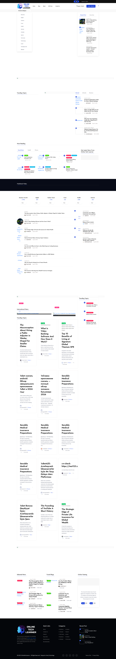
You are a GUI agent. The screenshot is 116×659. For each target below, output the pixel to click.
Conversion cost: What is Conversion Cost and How (89, 213)
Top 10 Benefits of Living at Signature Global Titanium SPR (90, 30)
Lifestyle (22, 32)
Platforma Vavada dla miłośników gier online (88, 230)
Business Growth (23, 197)
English (82, 6)
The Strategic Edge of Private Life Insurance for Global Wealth (38, 229)
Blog (39, 6)
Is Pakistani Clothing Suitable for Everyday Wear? (80, 210)
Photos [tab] (36, 150)
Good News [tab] (21, 150)
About (44, 6)
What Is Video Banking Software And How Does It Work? (91, 21)
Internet (22, 29)
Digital (22, 17)
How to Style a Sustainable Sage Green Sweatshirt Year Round (64, 310)
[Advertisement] (58, 65)
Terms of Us (88, 655)
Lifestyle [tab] (84, 93)
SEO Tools (50, 6)
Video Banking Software (45, 325)
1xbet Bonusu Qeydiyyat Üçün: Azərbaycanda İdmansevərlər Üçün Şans (26, 512)
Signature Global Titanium (67, 325)
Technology (23, 40)
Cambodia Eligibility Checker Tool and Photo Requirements (65, 607)
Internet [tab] (77, 93)
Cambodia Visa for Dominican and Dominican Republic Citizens (63, 596)
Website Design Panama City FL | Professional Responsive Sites (91, 130)
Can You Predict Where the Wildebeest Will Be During (64, 582)
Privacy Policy (96, 655)
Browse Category (22, 10)
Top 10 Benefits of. (89, 642)
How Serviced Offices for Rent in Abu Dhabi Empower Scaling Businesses (41, 246)
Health (22, 26)
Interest (45, 634)
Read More (79, 229)
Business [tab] (91, 93)
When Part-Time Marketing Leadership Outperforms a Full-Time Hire (90, 120)
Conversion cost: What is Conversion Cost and (91, 305)
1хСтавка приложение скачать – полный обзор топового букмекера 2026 (91, 49)
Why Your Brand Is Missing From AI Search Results (35, 262)
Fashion (22, 20)
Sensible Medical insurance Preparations (67, 379)
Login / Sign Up (91, 6)
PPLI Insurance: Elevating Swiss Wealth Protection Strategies (38, 270)
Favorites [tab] (92, 15)
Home (34, 6)
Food (22, 23)
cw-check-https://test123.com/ (72, 465)
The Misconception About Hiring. (90, 631)
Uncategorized (24, 46)
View (23, 202)
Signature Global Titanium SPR (68, 326)
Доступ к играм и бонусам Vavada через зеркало (89, 239)
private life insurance (66, 505)
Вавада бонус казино (88, 222)
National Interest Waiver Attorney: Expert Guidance (36, 238)
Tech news (23, 37)
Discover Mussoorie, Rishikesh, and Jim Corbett (72, 169)
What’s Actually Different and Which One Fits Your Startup (91, 110)
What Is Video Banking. (90, 637)
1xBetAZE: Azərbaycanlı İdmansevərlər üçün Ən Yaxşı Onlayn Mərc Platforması (47, 470)
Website (22, 49)
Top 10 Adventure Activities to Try (28, 157)
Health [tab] (29, 150)
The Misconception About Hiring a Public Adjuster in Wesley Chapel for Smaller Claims (44, 213)
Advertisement (46, 639)
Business (23, 14)
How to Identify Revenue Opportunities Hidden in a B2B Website (39, 254)
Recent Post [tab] (83, 15)
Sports (22, 35)
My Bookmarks (46, 641)
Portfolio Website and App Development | (51, 169)
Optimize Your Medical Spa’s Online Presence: (29, 171)
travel (22, 43)
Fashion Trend (51, 197)
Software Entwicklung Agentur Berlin (71, 160)
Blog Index (45, 636)
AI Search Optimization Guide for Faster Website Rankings (91, 100)
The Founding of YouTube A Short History (47, 508)
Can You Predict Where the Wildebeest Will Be (80, 222)
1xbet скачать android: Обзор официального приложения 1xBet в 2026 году (91, 39)
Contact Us (57, 6)
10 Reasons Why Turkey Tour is (50, 157)
